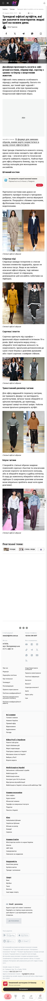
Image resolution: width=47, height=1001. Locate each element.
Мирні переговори (13, 748)
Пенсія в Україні (12, 810)
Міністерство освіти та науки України (19, 842)
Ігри (26, 698)
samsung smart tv (24, 941)
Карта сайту (29, 694)
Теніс (8, 886)
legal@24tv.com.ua (28, 974)
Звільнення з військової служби (17, 770)
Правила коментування (33, 673)
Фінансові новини (12, 801)
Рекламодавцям (8, 686)
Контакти (28, 680)
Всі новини (10, 715)
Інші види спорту (12, 892)
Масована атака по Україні (15, 754)
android (9, 935)
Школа (8, 845)
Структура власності (32, 687)
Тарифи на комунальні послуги (17, 804)
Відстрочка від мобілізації (15, 782)
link (26, 644)
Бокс (8, 880)
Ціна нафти (10, 795)
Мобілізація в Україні (15, 768)
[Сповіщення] (44, 3)
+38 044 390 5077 (31, 636)
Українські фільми (12, 823)
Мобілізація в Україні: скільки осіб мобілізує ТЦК (23, 785)
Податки (9, 807)
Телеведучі (6, 682)
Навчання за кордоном (14, 854)
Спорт (8, 877)
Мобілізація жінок (12, 776)
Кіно (8, 817)
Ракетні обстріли (12, 742)
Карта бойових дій (13, 745)
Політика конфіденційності (12, 693)
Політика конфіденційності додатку (12, 702)
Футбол (9, 883)
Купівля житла (11, 867)
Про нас (5, 668)
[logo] (14, 3)
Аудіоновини (10, 729)
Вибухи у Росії (11, 757)
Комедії (9, 829)
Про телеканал (8, 679)
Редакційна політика (10, 675)
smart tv (9, 941)
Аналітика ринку (12, 864)
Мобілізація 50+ (11, 773)
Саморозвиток (11, 851)
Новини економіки (14, 793)
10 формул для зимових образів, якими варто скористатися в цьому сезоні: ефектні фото (21, 142)
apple (24, 935)
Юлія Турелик (12, 27)
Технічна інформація (32, 676)
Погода (8, 732)
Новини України (12, 720)
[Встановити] (23, 986)
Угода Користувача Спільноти (31, 668)
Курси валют (10, 798)
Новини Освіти (12, 839)
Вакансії (28, 684)
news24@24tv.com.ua (10, 636)
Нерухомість (11, 861)
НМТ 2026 (9, 848)
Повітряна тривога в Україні (16, 751)
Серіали (9, 832)
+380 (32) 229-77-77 (15, 971)
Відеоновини (11, 726)
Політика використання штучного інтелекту (11, 697)
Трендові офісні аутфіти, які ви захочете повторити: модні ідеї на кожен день (30, 9)
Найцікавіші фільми (13, 820)
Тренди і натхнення (13, 870)
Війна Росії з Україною (15, 740)
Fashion (5, 9)
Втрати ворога (11, 760)
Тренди (12, 9)
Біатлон (9, 889)
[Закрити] (42, 982)
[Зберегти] (40, 33)
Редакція (6, 671)
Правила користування (10, 689)
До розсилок (14, 921)
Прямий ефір (11, 724)
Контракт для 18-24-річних (15, 779)
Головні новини (12, 718)
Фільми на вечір (12, 826)
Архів (27, 691)
